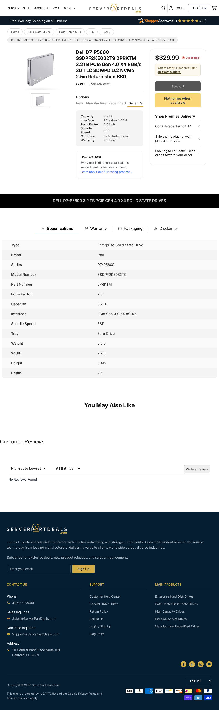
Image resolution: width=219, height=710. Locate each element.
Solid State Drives (39, 32)
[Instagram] (201, 664)
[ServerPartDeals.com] (37, 529)
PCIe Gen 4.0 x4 (70, 32)
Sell (26, 8)
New (79, 103)
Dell (82, 83)
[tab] (57, 228)
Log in (179, 8)
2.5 (92, 32)
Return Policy (99, 611)
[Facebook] (183, 664)
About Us (41, 8)
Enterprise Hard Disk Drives (174, 596)
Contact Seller (100, 83)
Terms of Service (18, 698)
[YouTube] (209, 664)
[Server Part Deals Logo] (115, 8)
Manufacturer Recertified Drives (177, 626)
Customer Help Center (105, 596)
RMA (56, 8)
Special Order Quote (104, 604)
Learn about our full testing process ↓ (106, 172)
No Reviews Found (23, 479)
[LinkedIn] (192, 664)
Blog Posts (97, 634)
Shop (12, 8)
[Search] (164, 8)
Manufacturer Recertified (106, 103)
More (68, 8)
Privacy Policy (87, 693)
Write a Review (197, 469)
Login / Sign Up (100, 626)
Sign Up (83, 569)
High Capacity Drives (170, 611)
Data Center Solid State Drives (176, 604)
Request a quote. (169, 72)
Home (15, 32)
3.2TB (106, 32)
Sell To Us (96, 619)
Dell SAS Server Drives (171, 619)
